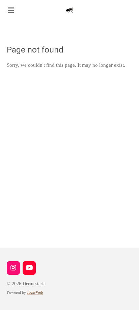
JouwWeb (35, 292)
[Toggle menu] (10, 10)
